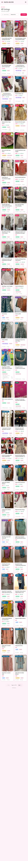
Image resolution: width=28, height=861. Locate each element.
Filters (24, 14)
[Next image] (12, 28)
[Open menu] (25, 2)
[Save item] (12, 22)
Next (19, 685)
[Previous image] (2, 28)
